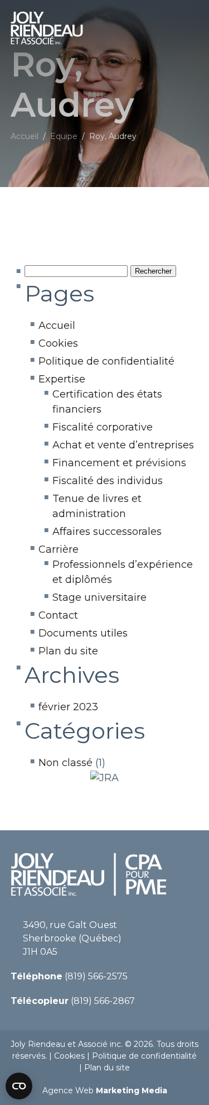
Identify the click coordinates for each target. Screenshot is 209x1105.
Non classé (65, 763)
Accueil (56, 325)
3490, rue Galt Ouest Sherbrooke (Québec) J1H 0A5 (72, 938)
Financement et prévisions (119, 463)
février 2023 (68, 707)
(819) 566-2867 (73, 1001)
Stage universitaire (99, 597)
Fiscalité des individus (107, 481)
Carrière (58, 549)
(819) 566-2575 (69, 976)
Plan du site (68, 651)
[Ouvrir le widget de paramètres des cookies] (19, 1086)
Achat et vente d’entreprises (123, 445)
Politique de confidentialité (106, 361)
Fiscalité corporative (102, 427)
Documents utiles (83, 633)
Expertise (61, 379)
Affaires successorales (107, 531)
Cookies (58, 343)
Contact (58, 615)
